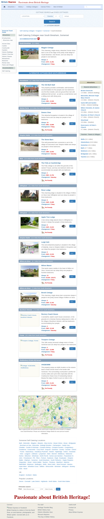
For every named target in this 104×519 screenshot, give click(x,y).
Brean (66, 443)
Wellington (38, 464)
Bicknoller (26, 443)
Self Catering (6, 71)
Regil (56, 458)
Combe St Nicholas (32, 447)
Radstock (50, 458)
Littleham (34, 454)
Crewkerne (22, 449)
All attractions (6, 38)
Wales (35, 475)
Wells (44, 464)
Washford (59, 462)
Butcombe (35, 445)
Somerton (34, 460)
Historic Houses (7, 56)
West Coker (51, 464)
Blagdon (33, 443)
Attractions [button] (11, 7)
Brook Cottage (46, 293)
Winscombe (49, 466)
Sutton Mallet (37, 462)
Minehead (35, 456)
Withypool (65, 466)
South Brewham (44, 460)
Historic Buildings (7, 52)
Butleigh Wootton (45, 445)
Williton (42, 466)
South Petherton (56, 460)
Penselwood (28, 458)
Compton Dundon (57, 447)
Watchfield (22, 464)
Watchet (66, 462)
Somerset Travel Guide (7, 31)
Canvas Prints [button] (45, 7)
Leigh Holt (45, 242)
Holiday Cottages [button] (32, 7)
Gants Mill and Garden (88, 103)
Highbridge (58, 452)
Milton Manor (46, 265)
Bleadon (40, 443)
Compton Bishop (45, 447)
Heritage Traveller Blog (45, 507)
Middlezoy (61, 454)
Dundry (61, 449)
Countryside (5, 48)
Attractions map (8, 40)
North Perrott (44, 456)
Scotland (28, 475)
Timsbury (52, 462)
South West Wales (64, 481)
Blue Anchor (48, 443)
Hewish (51, 452)
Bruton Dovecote (87, 90)
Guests (50, 16)
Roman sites (6, 63)
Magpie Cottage (47, 48)
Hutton (65, 452)
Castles (4, 46)
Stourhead (84, 120)
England (39, 31)
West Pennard (61, 464)
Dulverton (55, 449)
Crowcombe (31, 449)
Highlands (44, 481)
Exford (74, 449)
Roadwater (62, 458)
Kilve (21, 454)
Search (52, 22)
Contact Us (72, 507)
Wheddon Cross (33, 466)
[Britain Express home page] (8, 2)
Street (29, 462)
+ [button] (20, 398)
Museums (5, 60)
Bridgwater (72, 443)
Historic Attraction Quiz (45, 512)
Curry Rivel (40, 449)
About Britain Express (76, 512)
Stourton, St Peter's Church (90, 115)
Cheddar (22, 447)
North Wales (53, 481)
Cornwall (27, 481)
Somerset (46, 31)
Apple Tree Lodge (48, 217)
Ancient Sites (6, 43)
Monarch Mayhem (43, 514)
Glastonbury (29, 452)
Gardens (4, 50)
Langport (27, 454)
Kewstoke (72, 452)
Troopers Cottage (48, 340)
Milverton (28, 456)
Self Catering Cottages (27, 31)
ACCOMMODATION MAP (28, 39)
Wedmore (30, 464)
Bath (20, 443)
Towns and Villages (8, 65)
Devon (21, 481)
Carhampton (57, 445)
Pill (34, 458)
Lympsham (42, 454)
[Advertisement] (8, 99)
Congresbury (69, 447)
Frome (22, 452)
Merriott (54, 454)
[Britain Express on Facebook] (17, 507)
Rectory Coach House (49, 314)
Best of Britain (58, 7)
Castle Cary (66, 445)
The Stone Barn (47, 139)
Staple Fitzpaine (68, 460)
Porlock (43, 458)
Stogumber (22, 462)
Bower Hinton (58, 443)
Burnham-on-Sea (25, 445)
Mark (48, 454)
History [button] (20, 7)
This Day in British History (46, 517)
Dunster (68, 449)
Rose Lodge (46, 190)
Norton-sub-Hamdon (56, 456)
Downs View (46, 112)
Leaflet (62, 427)
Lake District (36, 481)
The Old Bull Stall (48, 85)
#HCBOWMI (45, 365)
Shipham (27, 460)
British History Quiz (44, 510)
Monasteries (6, 58)
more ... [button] (72, 61)
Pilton (38, 458)
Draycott (48, 449)
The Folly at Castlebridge (51, 163)
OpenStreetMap (68, 427)
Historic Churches (7, 54)
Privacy (71, 510)
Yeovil (25, 468)
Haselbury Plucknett (41, 452)
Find (20, 489)
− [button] (20, 400)
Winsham (58, 466)
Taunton (45, 462)
